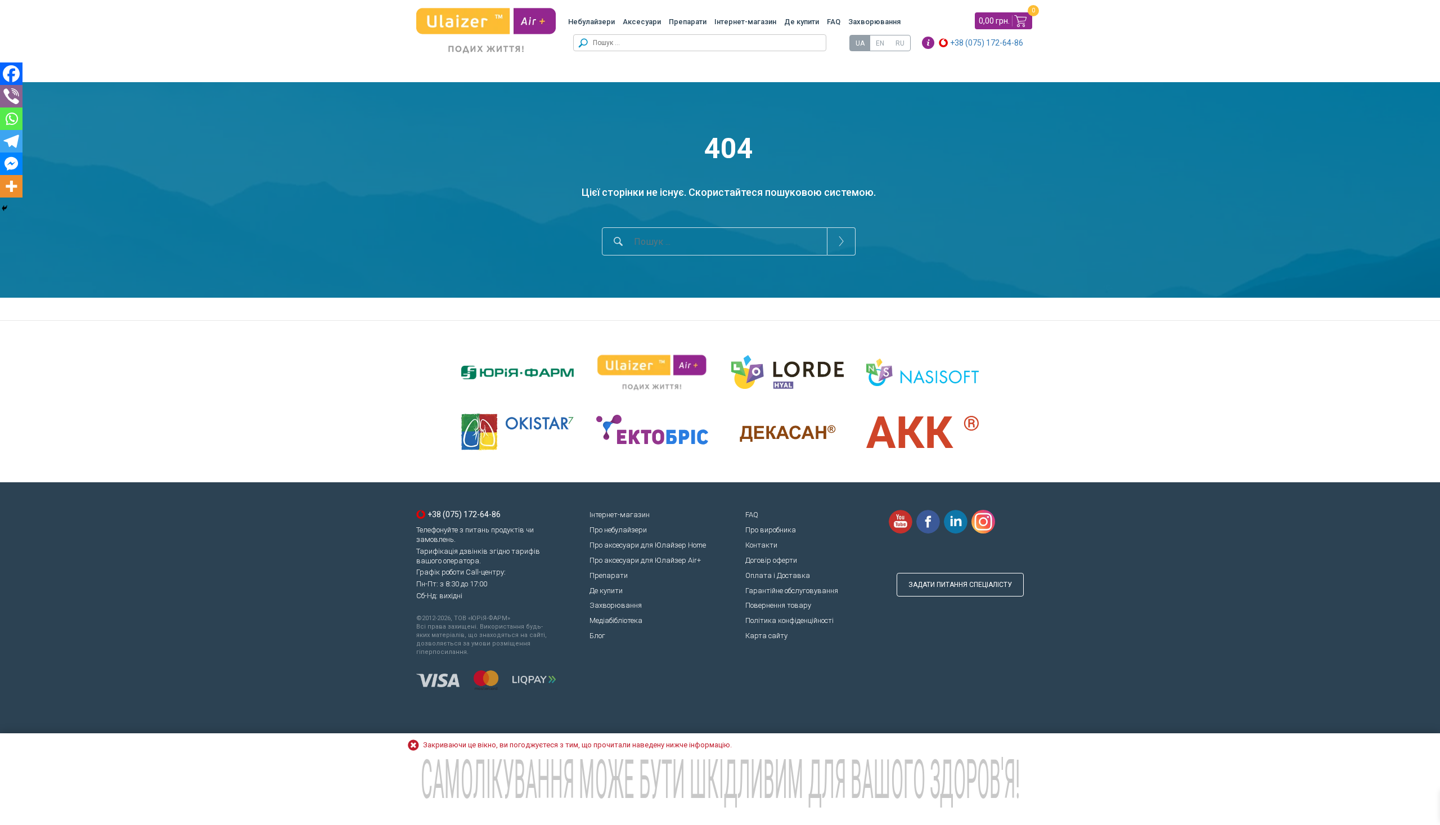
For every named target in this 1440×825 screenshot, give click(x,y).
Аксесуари (642, 21)
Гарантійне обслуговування (791, 590)
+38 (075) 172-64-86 (986, 42)
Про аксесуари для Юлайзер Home (648, 545)
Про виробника (770, 530)
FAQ (833, 21)
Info (928, 43)
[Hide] (4, 208)
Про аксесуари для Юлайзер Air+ (645, 560)
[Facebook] (11, 73)
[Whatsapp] (11, 118)
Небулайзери (591, 21)
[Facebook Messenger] (11, 164)
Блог (597, 635)
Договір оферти (771, 560)
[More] (11, 186)
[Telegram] (11, 141)
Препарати (687, 21)
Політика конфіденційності (789, 620)
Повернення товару (778, 605)
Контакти (761, 545)
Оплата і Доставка (777, 575)
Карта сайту (766, 635)
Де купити (801, 21)
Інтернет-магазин (745, 21)
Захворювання (874, 21)
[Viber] (11, 96)
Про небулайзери (618, 530)
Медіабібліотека (616, 620)
